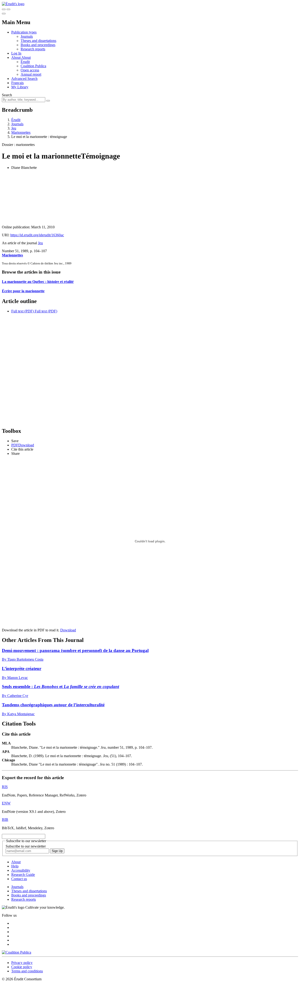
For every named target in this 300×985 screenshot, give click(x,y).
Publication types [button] (24, 32)
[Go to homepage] (13, 4)
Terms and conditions (27, 971)
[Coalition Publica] (16, 952)
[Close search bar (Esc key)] (8, 9)
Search (7, 95)
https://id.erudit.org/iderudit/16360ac (37, 235)
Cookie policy (21, 967)
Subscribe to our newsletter (26, 846)
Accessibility (20, 870)
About (26, 57)
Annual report (31, 74)
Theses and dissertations (38, 41)
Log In (16, 53)
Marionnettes (20, 132)
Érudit (25, 62)
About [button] (16, 57)
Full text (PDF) (22, 311)
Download (68, 630)
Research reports (33, 49)
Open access (30, 70)
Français (17, 83)
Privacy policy (22, 963)
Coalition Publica (33, 66)
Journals (27, 36)
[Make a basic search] (4, 9)
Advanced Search (24, 79)
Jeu (13, 128)
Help (15, 866)
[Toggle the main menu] (4, 13)
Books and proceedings (38, 45)
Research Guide (23, 875)
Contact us (19, 879)
